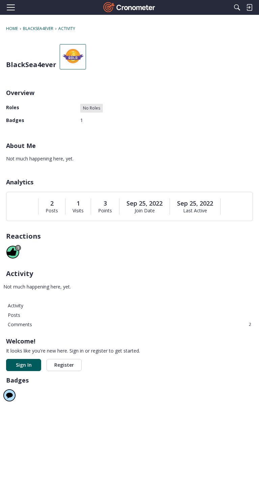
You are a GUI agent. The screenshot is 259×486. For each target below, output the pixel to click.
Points (105, 211)
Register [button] (64, 365)
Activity (15, 305)
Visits (78, 211)
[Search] (237, 7)
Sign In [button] (24, 365)
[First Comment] (9, 395)
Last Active (195, 211)
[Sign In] (249, 7)
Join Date (145, 211)
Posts (52, 211)
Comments (129, 324)
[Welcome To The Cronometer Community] (130, 7)
